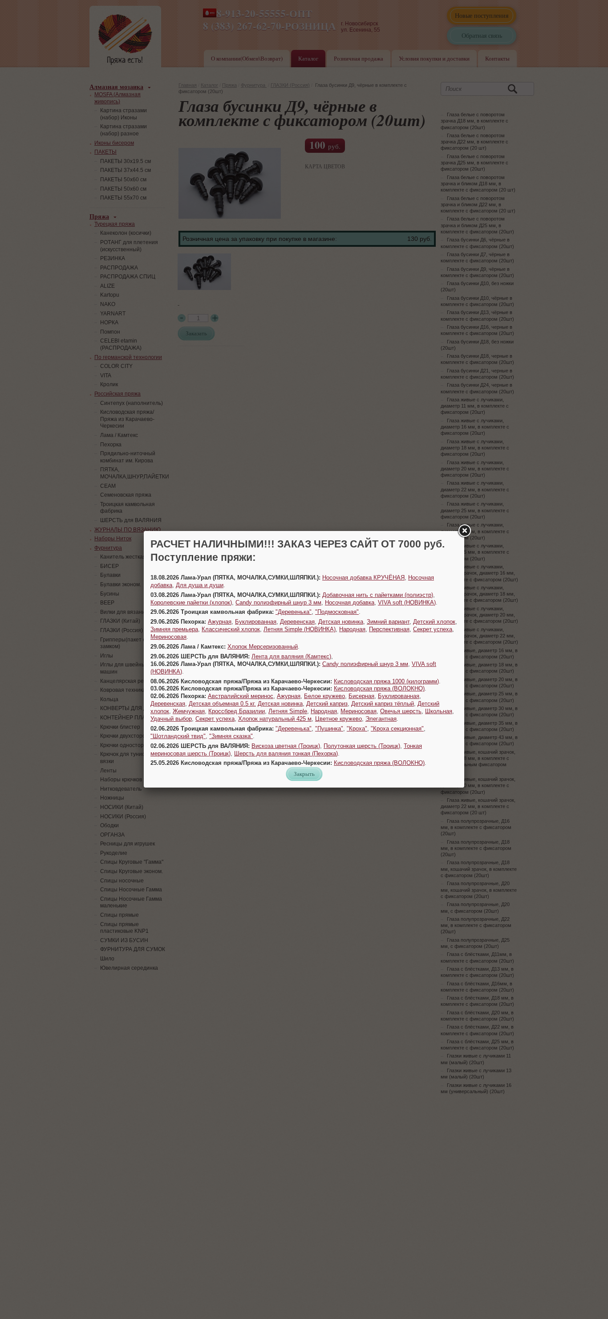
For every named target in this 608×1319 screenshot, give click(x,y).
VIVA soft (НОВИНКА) (407, 602)
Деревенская (297, 621)
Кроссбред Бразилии (236, 711)
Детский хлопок (434, 621)
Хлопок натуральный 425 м (275, 718)
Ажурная (219, 621)
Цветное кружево (338, 718)
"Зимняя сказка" (231, 736)
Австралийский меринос (240, 696)
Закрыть (304, 774)
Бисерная (361, 696)
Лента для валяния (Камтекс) (291, 656)
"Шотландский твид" (178, 736)
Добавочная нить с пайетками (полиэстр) (377, 595)
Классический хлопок (231, 629)
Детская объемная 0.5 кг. (222, 703)
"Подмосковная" (337, 611)
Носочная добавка (349, 602)
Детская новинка (340, 621)
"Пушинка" (329, 728)
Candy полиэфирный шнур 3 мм (278, 602)
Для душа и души (199, 585)
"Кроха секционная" (397, 728)
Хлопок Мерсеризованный (262, 646)
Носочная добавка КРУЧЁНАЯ (363, 577)
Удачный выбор (171, 718)
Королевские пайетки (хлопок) (191, 602)
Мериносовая (168, 636)
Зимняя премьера (174, 629)
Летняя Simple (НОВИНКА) (299, 629)
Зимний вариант (388, 621)
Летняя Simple (287, 711)
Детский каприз (327, 703)
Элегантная (381, 718)
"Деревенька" (294, 611)
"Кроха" (357, 728)
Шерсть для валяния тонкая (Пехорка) (286, 753)
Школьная (438, 711)
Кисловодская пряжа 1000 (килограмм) (386, 681)
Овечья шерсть (401, 711)
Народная (352, 629)
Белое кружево (324, 696)
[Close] (464, 531)
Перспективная (389, 629)
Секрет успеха (432, 629)
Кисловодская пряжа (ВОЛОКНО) (379, 688)
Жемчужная (189, 711)
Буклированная (255, 621)
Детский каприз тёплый (382, 703)
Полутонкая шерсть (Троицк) (362, 746)
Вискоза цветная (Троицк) (285, 746)
